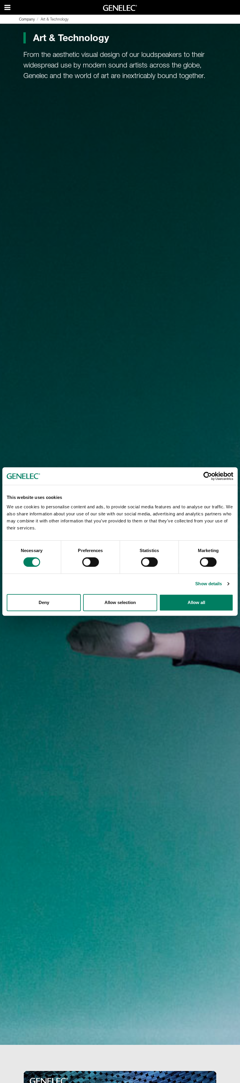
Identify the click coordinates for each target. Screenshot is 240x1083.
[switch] (90, 562)
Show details (208, 583)
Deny (44, 602)
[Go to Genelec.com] (120, 8)
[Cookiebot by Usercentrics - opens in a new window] (207, 476)
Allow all (196, 602)
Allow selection (120, 602)
